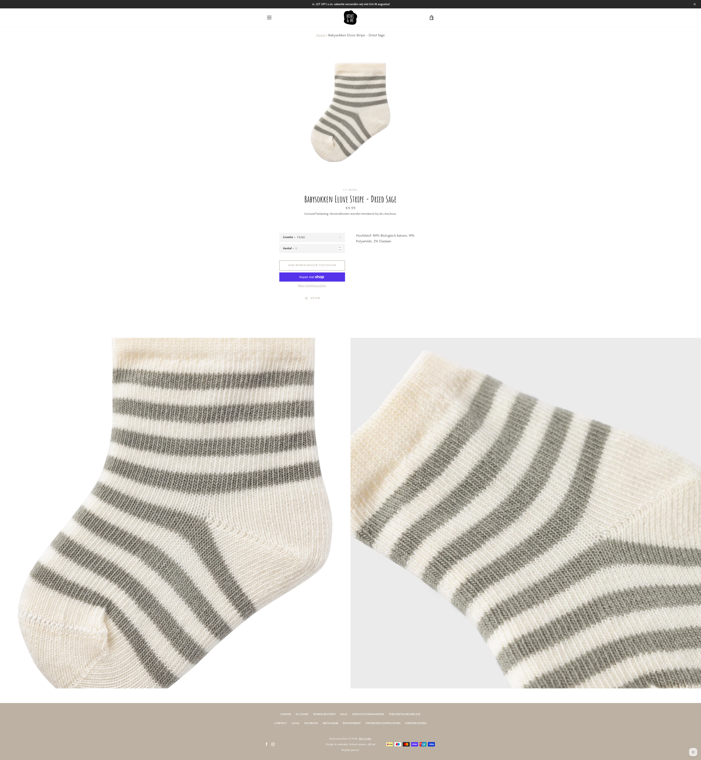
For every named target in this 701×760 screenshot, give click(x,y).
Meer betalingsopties (312, 285)
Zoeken (286, 714)
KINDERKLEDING (416, 723)
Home (320, 35)
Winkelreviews (324, 714)
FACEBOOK (311, 723)
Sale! (344, 714)
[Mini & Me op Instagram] (273, 744)
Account (302, 714)
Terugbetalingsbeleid (404, 714)
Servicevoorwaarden (368, 714)
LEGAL (296, 723)
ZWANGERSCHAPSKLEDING (383, 723)
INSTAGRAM (330, 723)
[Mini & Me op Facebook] (266, 744)
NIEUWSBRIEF (352, 723)
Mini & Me (365, 738)
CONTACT (281, 723)
